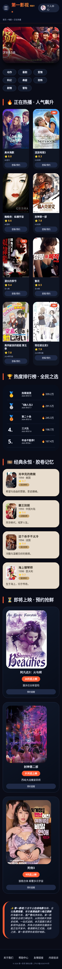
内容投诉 (53, 957)
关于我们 (8, 957)
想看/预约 (16, 165)
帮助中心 (23, 957)
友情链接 (38, 957)
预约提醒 (31, 692)
